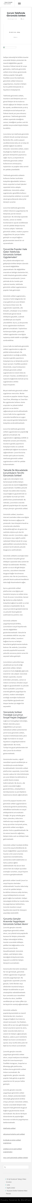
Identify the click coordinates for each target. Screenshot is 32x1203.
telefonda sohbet (9, 1128)
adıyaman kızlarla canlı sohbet (14, 1134)
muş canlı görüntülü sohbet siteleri (15, 1158)
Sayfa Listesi (11, 1188)
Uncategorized (12, 18)
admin (15, 37)
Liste (8, 1185)
